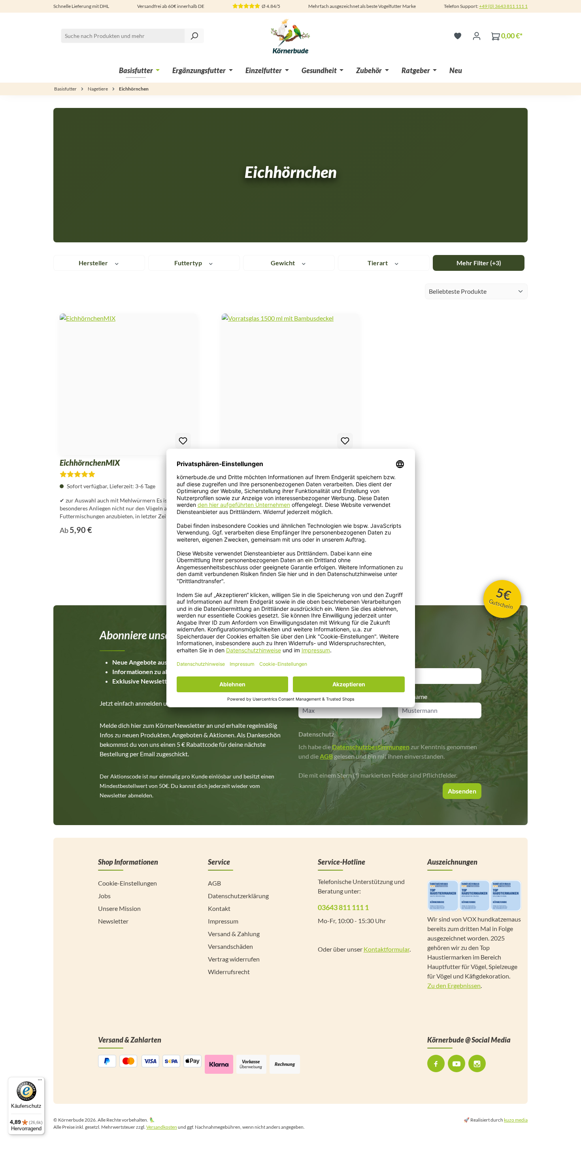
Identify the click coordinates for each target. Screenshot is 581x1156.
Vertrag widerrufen (234, 959)
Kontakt (219, 908)
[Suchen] (194, 36)
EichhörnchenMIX (90, 462)
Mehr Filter (478, 262)
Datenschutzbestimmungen (370, 746)
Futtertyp (188, 262)
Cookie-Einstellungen (127, 883)
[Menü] (40, 1081)
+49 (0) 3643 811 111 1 (503, 6)
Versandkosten (161, 1127)
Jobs (104, 895)
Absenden (462, 791)
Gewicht (283, 262)
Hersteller (94, 262)
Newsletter (113, 921)
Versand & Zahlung (234, 933)
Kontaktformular (386, 949)
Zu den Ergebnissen (454, 985)
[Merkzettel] (457, 35)
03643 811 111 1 (343, 907)
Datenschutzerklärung (238, 895)
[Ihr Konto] (476, 35)
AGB (326, 756)
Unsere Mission (119, 908)
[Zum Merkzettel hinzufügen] (183, 441)
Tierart (378, 262)
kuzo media (516, 1120)
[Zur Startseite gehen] (290, 35)
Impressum (223, 921)
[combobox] (132, 36)
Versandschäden (230, 946)
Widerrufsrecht (229, 971)
